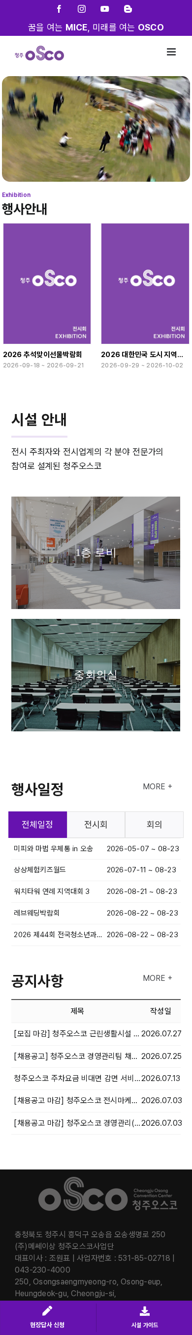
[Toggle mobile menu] (172, 52)
